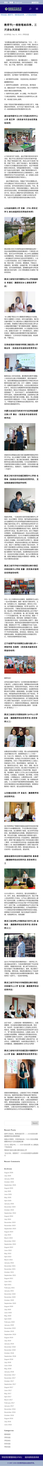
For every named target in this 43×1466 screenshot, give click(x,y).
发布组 (8, 34)
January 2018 (9, 1372)
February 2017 (9, 1403)
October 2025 (9, 1182)
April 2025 (7, 1200)
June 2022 (8, 1250)
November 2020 (10, 1297)
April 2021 (7, 1285)
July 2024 (7, 1219)
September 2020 (10, 1303)
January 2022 (9, 1263)
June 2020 (8, 1313)
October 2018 (9, 1353)
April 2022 (7, 1256)
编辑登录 (35, 2)
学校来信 (7, 1440)
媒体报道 (7, 1434)
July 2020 (7, 1309)
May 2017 (7, 1393)
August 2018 (8, 1359)
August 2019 (8, 1337)
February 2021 (9, 1288)
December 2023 (10, 1222)
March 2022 (8, 1260)
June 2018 (8, 1365)
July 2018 (7, 1362)
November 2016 (10, 1412)
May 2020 (7, 1316)
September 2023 (10, 1228)
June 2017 (8, 1390)
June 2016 (8, 1425)
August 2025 (8, 1188)
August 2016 (8, 1418)
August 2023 (8, 1232)
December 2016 (10, 1409)
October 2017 (9, 1381)
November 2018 (10, 1350)
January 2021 (9, 1291)
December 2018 (10, 1347)
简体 (6, 2)
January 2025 (9, 1204)
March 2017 (8, 1400)
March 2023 (8, 1238)
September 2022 (10, 1244)
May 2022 (7, 1253)
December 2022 (10, 1241)
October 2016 (9, 1415)
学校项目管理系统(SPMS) (12, 1457)
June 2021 (8, 1281)
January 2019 (9, 1344)
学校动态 (26, 34)
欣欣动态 (7, 1444)
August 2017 (8, 1387)
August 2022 (8, 1247)
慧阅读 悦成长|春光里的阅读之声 (15, 1150)
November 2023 (10, 1225)
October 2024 (9, 1210)
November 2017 (10, 1378)
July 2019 (7, 1341)
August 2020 (8, 1306)
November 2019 (10, 1328)
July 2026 (7, 1176)
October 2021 (9, 1272)
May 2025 (7, 1197)
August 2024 (8, 1216)
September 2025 (10, 1185)
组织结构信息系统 (32, 1457)
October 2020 (9, 1300)
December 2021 (10, 1266)
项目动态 (7, 1447)
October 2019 (9, 1331)
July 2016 (7, 1421)
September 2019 (10, 1334)
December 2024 (10, 1207)
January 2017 (9, 1406)
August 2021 (8, 1278)
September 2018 (10, 1356)
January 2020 (9, 1325)
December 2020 (10, 1294)
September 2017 (10, 1384)
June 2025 (8, 1194)
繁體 (11, 2)
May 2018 (7, 1369)
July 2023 (7, 1235)
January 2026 (9, 1179)
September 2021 (10, 1275)
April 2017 (7, 1397)
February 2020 (9, 1322)
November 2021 (10, 1269)
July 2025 (7, 1191)
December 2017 (10, 1375)
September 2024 (10, 1213)
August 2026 (8, 1172)
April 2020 (7, 1319)
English (18, 2)
